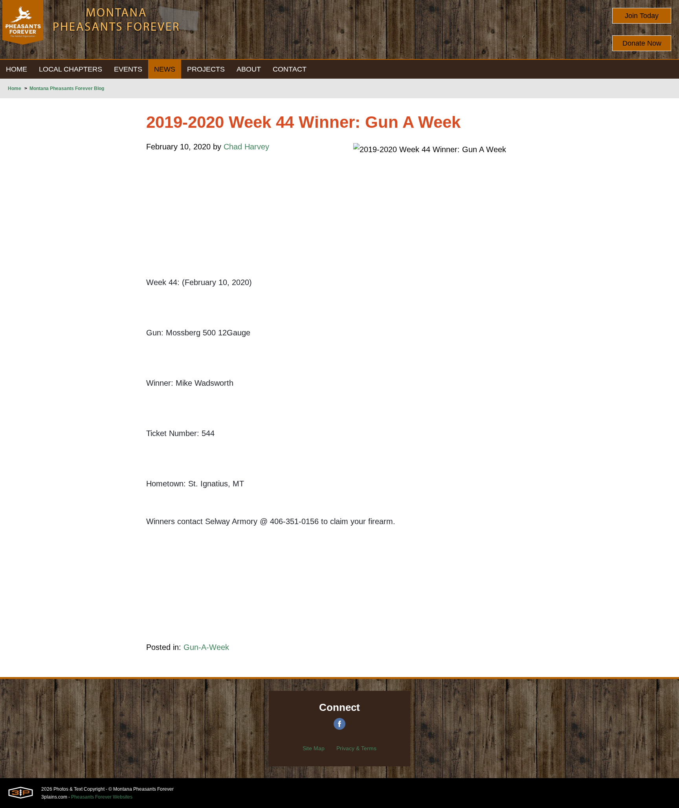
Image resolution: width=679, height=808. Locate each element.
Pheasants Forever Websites (101, 797)
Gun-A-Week (206, 647)
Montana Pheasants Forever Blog (66, 88)
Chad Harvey (246, 146)
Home (14, 88)
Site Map (314, 748)
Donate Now (641, 43)
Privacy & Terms (356, 748)
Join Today (642, 16)
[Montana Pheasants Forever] (23, 29)
